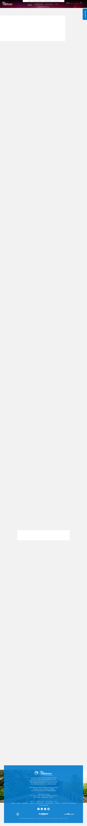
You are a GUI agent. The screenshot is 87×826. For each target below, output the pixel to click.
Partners (25, 803)
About (13, 803)
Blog (18, 803)
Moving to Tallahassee (69, 803)
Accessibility (61, 818)
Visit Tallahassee (25, 818)
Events (30, 4)
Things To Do (39, 4)
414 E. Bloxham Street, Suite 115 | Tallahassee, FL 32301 (43, 782)
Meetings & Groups (37, 1)
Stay (57, 4)
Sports (29, 1)
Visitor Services (43, 805)
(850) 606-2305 (38, 784)
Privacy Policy (39, 818)
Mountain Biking (48, 1)
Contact (57, 803)
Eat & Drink (49, 4)
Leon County (45, 818)
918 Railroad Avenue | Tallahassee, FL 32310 (43, 789)
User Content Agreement (54, 818)
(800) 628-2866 (52, 784)
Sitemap (66, 818)
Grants (32, 803)
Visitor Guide (56, 1)
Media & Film (39, 803)
